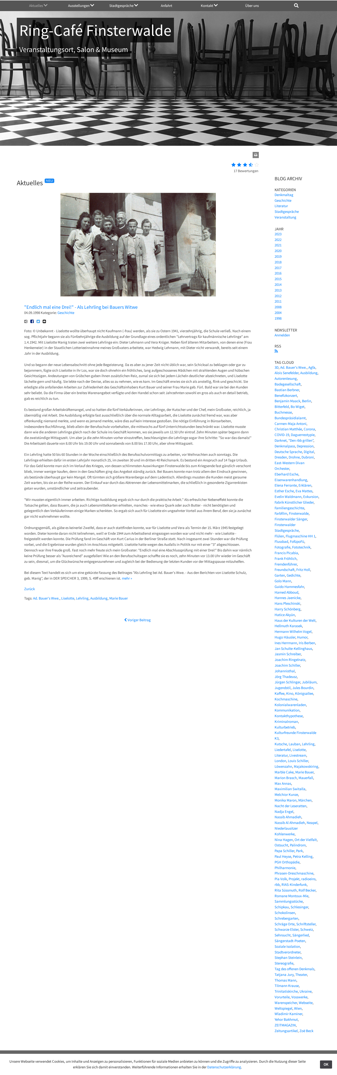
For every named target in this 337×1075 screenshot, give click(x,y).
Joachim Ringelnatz (290, 659)
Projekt (294, 878)
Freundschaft (285, 569)
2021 (278, 245)
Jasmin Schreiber (288, 654)
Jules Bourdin (302, 687)
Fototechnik (301, 547)
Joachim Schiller (287, 665)
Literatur (281, 205)
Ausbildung (99, 598)
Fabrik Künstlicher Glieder (294, 502)
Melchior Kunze (286, 794)
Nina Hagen (284, 839)
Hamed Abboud (286, 592)
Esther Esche (284, 491)
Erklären (305, 485)
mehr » (127, 578)
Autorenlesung (286, 378)
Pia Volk (281, 878)
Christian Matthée (288, 429)
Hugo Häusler (285, 637)
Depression (305, 446)
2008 (278, 307)
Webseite (306, 1002)
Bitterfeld (282, 406)
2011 (278, 301)
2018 (278, 262)
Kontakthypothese (289, 715)
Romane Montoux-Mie (291, 895)
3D (277, 367)
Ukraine (306, 991)
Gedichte (293, 575)
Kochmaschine (286, 699)
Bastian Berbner (287, 389)
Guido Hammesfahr (289, 586)
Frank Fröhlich (286, 558)
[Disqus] (138, 688)
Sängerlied (300, 935)
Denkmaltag (284, 194)
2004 (278, 312)
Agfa (311, 367)
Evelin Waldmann (288, 496)
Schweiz (306, 929)
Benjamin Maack (287, 401)
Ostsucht (281, 845)
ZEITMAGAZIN (285, 1025)
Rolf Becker (307, 890)
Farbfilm (281, 513)
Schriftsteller (306, 924)
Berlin (306, 401)
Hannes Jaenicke (287, 597)
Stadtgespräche (121, 5)
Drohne (294, 457)
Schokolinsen (285, 912)
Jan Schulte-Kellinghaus (293, 648)
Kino (289, 693)
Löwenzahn (283, 766)
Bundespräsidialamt (290, 418)
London (280, 760)
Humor (302, 637)
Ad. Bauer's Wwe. (46, 598)
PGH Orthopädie (287, 862)
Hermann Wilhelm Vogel (293, 631)
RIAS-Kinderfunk (294, 884)
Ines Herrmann (286, 642)
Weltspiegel (283, 1008)
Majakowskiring (306, 766)
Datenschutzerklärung (224, 1067)
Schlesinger (299, 907)
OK (326, 1064)
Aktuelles (36, 5)
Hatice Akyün (285, 614)
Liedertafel (283, 749)
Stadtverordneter (287, 952)
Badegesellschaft (288, 384)
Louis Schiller (298, 760)
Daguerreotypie (303, 434)
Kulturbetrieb (285, 727)
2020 (278, 250)
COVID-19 (282, 434)
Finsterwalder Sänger (291, 519)
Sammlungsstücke (289, 901)
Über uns (252, 5)
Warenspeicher (286, 1002)
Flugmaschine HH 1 (300, 536)
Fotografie (282, 547)
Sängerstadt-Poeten (290, 940)
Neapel (312, 822)
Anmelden (282, 335)
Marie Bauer (118, 598)
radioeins (308, 878)
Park (299, 850)
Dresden (281, 457)
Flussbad (281, 541)
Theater (301, 974)
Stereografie (284, 963)
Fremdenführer (286, 564)
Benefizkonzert (286, 395)
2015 (278, 278)
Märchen (305, 800)
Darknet (281, 440)
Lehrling (82, 598)
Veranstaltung (285, 217)
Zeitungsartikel (286, 1030)
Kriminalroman (286, 721)
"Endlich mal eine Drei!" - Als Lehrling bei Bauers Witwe (81, 307)
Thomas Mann (285, 980)
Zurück (29, 588)
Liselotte (67, 598)
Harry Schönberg (287, 609)
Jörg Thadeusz (286, 676)
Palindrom (298, 845)
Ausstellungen (79, 5)
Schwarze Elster (287, 929)
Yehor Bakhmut (286, 1019)
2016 (278, 273)
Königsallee (304, 693)
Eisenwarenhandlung (291, 479)
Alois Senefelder (287, 372)
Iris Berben (307, 642)
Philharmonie (285, 867)
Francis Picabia (286, 552)
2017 (278, 267)
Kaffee (279, 693)
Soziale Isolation (287, 946)
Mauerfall (306, 777)
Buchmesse (283, 412)
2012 (278, 295)
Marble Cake (284, 772)
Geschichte (65, 312)
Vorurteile (282, 997)
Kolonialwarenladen (290, 704)
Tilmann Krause (287, 985)
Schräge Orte (285, 924)
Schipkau (282, 907)
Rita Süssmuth (286, 890)
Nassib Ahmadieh (288, 817)
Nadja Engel (284, 811)
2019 (278, 256)
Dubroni (307, 457)
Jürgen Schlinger (287, 682)
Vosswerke (299, 997)
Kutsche (281, 744)
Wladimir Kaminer (288, 1013)
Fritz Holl (303, 569)
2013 (278, 290)
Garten (280, 575)
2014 (278, 284)
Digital (309, 451)
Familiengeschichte (289, 508)
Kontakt (207, 5)
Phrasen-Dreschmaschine (294, 873)
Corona (309, 429)
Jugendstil (283, 687)
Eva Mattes (304, 491)
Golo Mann (283, 581)
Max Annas (283, 783)
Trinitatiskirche (286, 991)
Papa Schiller (284, 850)
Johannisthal (285, 671)
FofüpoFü (297, 541)
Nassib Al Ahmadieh (290, 822)
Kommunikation (287, 710)
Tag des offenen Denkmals (294, 968)
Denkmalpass (285, 446)
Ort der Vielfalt (306, 839)
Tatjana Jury (284, 974)
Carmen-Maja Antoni (290, 423)
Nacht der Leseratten (290, 805)
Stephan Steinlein (288, 957)
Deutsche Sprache (288, 451)
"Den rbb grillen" (300, 440)
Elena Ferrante (286, 485)
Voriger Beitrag (139, 620)
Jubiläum (309, 682)
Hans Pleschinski (287, 603)
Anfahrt (166, 5)
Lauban (294, 744)
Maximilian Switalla (290, 788)
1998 (278, 318)
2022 (278, 239)
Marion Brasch (286, 777)
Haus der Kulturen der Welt (295, 620)
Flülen (279, 536)
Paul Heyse (283, 856)
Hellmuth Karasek (288, 625)
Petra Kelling (303, 856)
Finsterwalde (299, 513)
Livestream (297, 755)
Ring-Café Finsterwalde (95, 30)
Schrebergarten (286, 918)
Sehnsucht (283, 935)
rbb (277, 884)
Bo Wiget (297, 406)
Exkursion (310, 496)
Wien (298, 1008)
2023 (278, 234)
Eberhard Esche (286, 474)
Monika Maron (286, 800)
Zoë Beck (306, 1030)
